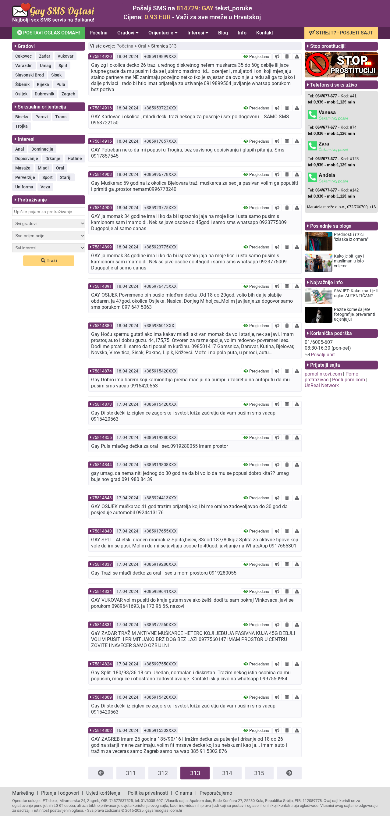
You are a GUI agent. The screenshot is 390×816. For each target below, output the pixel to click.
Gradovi (126, 33)
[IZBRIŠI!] (287, 56)
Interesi (196, 33)
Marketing (23, 793)
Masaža (22, 168)
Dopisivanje (26, 158)
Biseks (21, 116)
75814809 (102, 697)
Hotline (75, 158)
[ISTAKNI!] (277, 56)
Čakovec (23, 56)
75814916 (102, 107)
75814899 (102, 246)
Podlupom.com (348, 380)
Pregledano (258, 56)
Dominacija (42, 149)
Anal (19, 149)
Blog (223, 33)
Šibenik (22, 84)
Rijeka (43, 84)
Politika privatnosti (148, 793)
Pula (60, 84)
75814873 (102, 404)
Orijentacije (161, 33)
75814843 (102, 497)
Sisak (56, 75)
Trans (60, 116)
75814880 (102, 325)
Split (62, 65)
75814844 (102, 464)
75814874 (102, 371)
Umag (45, 65)
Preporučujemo (216, 793)
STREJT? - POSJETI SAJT (344, 33)
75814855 (102, 437)
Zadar (44, 56)
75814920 (102, 56)
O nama (183, 793)
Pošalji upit (323, 355)
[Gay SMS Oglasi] (53, 21)
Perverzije (25, 177)
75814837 (102, 564)
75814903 (102, 174)
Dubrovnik (44, 93)
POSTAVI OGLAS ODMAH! (51, 33)
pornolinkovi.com (323, 374)
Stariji (66, 177)
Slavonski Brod (29, 75)
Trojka (21, 126)
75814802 (102, 730)
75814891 (102, 286)
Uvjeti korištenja (103, 793)
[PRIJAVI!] (297, 56)
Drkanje (52, 158)
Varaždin (24, 65)
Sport (47, 177)
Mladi (43, 168)
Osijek (21, 93)
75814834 (102, 591)
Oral (60, 168)
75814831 (102, 624)
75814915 (102, 141)
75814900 (102, 207)
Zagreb (68, 93)
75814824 (102, 663)
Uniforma (24, 186)
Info (242, 33)
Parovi (41, 116)
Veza (45, 186)
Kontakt (264, 33)
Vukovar (65, 56)
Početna (99, 33)
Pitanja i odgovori (60, 793)
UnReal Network (322, 385)
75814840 (102, 531)
